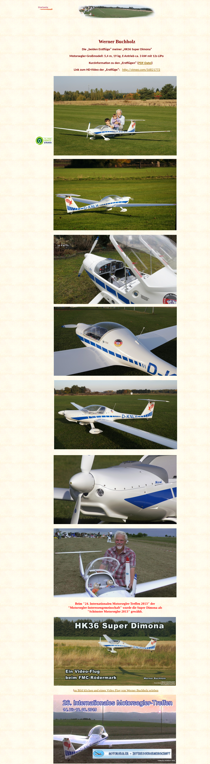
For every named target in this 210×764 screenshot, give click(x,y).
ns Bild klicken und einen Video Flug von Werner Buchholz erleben (116, 690)
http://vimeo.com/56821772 (141, 69)
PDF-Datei (145, 63)
